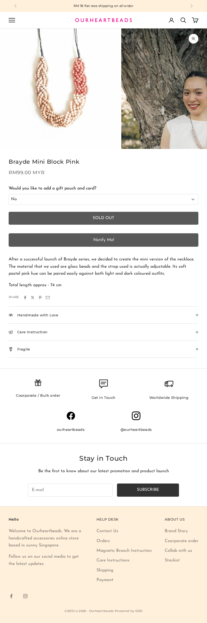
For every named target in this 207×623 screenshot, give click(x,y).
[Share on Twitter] (32, 297)
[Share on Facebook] (25, 297)
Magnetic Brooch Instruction (124, 551)
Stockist (172, 560)
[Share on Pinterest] (40, 297)
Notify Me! (103, 240)
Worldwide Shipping (168, 397)
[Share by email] (48, 297)
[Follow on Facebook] (11, 596)
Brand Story (176, 531)
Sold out (103, 218)
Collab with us (178, 551)
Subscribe (148, 490)
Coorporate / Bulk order (38, 395)
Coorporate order (181, 541)
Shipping (104, 570)
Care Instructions (113, 560)
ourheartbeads (71, 429)
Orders (103, 541)
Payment (104, 580)
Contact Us (107, 531)
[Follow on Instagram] (25, 596)
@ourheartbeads (136, 429)
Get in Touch (104, 397)
